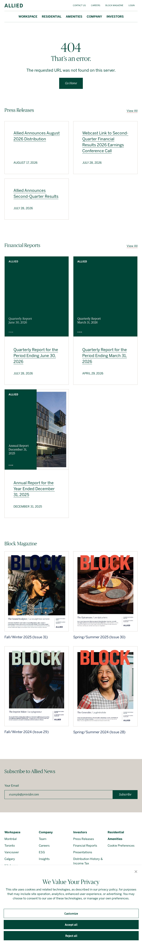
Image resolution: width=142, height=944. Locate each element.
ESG (42, 852)
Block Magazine (114, 5)
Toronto (9, 845)
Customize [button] (71, 913)
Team (42, 839)
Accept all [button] (71, 924)
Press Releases (83, 839)
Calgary (9, 859)
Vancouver (11, 852)
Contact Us (79, 5)
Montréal (10, 839)
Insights (44, 859)
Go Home (71, 83)
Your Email (11, 785)
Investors (115, 16)
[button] (136, 872)
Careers (95, 5)
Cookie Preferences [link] (121, 845)
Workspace (27, 16)
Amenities (74, 16)
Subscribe (125, 794)
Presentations (82, 852)
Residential (51, 16)
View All (132, 111)
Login (132, 5)
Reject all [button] (71, 936)
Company (94, 16)
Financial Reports (85, 845)
